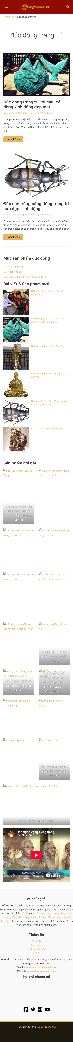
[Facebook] (25, 1009)
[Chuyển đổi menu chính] (6, 6)
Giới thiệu (36, 941)
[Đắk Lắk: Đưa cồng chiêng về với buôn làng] (16, 302)
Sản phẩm (36, 945)
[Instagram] (40, 1009)
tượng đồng (59, 913)
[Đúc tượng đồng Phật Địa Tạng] (16, 357)
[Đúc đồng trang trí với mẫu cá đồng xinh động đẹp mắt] (16, 329)
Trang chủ (8, 16)
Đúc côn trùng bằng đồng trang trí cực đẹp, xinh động (36, 206)
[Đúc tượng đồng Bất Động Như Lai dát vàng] (16, 384)
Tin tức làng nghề (36, 949)
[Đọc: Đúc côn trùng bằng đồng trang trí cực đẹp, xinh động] (36, 175)
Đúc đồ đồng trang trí (15, 113)
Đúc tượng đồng (12, 271)
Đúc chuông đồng (13, 266)
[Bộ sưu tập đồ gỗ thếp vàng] (16, 439)
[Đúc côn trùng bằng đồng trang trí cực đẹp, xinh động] (16, 412)
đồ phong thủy (59, 917)
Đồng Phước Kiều (46, 1027)
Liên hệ (37, 952)
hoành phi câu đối (40, 917)
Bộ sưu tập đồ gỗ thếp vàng (46, 428)
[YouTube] (47, 1009)
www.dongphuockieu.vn (42, 971)
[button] (68, 7)
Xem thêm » (13, 138)
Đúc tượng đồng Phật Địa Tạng (48, 346)
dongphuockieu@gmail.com (40, 967)
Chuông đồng (44, 913)
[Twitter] (32, 1009)
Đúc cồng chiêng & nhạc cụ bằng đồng (24, 277)
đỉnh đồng (23, 917)
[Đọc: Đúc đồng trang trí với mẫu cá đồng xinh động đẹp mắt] (36, 74)
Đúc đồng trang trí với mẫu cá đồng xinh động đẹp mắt (31, 104)
